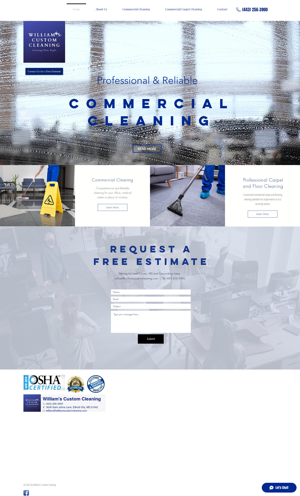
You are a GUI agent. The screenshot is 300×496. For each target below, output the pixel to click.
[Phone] (238, 9)
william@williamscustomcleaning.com (136, 278)
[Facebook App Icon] (26, 493)
